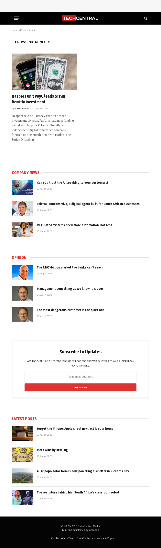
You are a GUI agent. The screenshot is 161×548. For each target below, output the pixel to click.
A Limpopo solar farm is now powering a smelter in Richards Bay (83, 471)
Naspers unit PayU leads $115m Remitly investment (38, 99)
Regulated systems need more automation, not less (74, 225)
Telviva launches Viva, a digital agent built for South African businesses (88, 204)
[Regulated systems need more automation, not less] (22, 229)
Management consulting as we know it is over (70, 289)
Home (15, 30)
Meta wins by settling (52, 450)
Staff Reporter (22, 108)
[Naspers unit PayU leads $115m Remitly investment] (44, 72)
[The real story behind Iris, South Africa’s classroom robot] (22, 497)
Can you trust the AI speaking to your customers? (72, 183)
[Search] (145, 18)
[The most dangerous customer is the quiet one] (22, 314)
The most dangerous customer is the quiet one (70, 310)
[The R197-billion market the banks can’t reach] (22, 272)
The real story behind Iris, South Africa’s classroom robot (78, 492)
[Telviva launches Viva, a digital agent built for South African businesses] (22, 208)
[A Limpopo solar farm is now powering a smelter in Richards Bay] (22, 475)
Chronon (94, 530)
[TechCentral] (80, 18)
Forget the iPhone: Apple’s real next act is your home (75, 429)
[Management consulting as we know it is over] (22, 293)
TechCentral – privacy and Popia (95, 538)
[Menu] (16, 18)
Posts (23, 30)
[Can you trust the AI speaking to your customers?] (22, 187)
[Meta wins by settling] (22, 454)
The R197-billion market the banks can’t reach (70, 267)
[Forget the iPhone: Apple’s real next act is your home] (22, 433)
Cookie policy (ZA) (62, 538)
